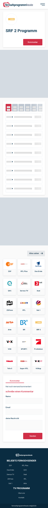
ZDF (10, 465)
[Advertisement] (24, 74)
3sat (25, 474)
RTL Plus (25, 465)
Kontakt (21, 498)
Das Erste (10, 470)
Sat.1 (10, 483)
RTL (25, 479)
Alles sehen (34, 253)
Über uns (21, 493)
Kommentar (33, 42)
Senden (33, 436)
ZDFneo (10, 479)
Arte (25, 483)
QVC (25, 470)
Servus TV (10, 474)
